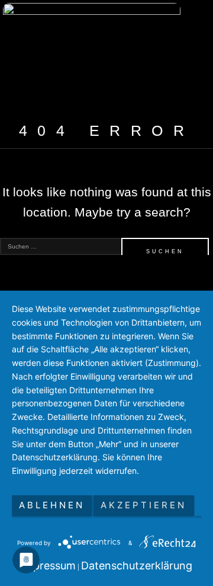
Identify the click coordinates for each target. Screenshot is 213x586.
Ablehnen (52, 505)
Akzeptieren (143, 505)
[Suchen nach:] (106, 246)
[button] (183, 56)
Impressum (48, 565)
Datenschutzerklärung (136, 565)
